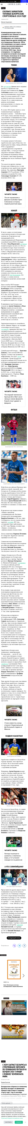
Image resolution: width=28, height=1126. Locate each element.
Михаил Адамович (6, 22)
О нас (8, 1)
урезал (19, 356)
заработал (4, 664)
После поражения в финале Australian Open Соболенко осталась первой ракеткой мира (13, 201)
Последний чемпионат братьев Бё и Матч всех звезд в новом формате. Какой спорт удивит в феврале (13, 399)
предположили (15, 275)
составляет (5, 329)
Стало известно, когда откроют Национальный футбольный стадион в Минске (13, 726)
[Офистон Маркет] (15, 1)
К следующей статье (14, 938)
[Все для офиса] (18, 1)
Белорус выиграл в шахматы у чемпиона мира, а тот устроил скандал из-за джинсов (13, 857)
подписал (23, 244)
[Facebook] (24, 945)
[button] (23, 976)
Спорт (3, 8)
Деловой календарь (24, 1)
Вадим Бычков (5, 1082)
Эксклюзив (3, 1)
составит (11, 522)
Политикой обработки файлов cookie (12, 1118)
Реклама (11, 1)
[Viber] (14, 945)
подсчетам (7, 86)
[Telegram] (19, 945)
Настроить (8, 1122)
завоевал (20, 925)
